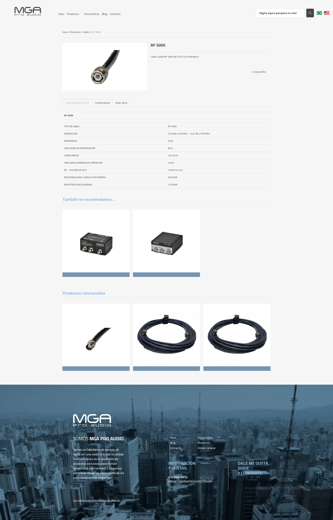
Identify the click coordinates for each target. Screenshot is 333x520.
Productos (75, 32)
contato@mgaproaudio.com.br (190, 481)
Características (102, 102)
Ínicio (65, 32)
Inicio (173, 437)
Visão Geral (121, 102)
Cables (86, 32)
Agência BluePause (109, 501)
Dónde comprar (207, 448)
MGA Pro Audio (28, 11)
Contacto (175, 448)
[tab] (77, 103)
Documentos (205, 437)
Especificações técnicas (77, 102)
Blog (172, 442)
